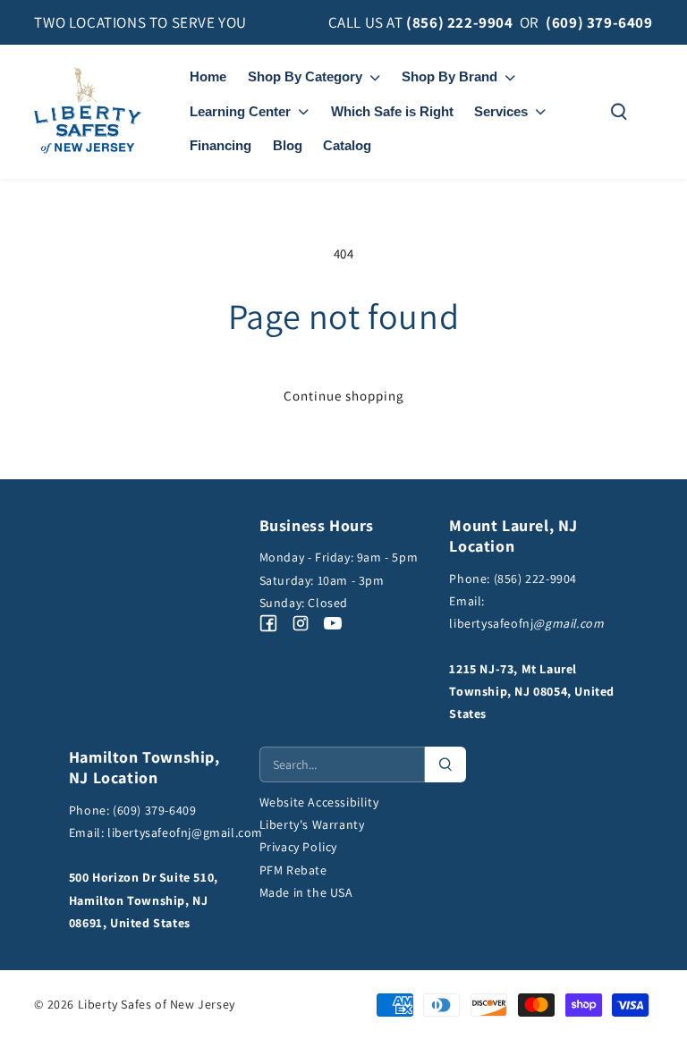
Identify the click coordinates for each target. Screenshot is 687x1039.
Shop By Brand (449, 76)
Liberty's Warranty (312, 824)
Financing (220, 145)
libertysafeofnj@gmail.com (185, 832)
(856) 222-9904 (459, 22)
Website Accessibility (319, 802)
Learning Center (240, 111)
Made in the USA (306, 892)
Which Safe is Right (392, 111)
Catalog (347, 145)
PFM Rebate (293, 870)
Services (501, 111)
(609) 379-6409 (599, 22)
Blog (287, 145)
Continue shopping (344, 395)
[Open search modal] (619, 112)
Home (208, 76)
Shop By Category (305, 76)
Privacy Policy (298, 847)
